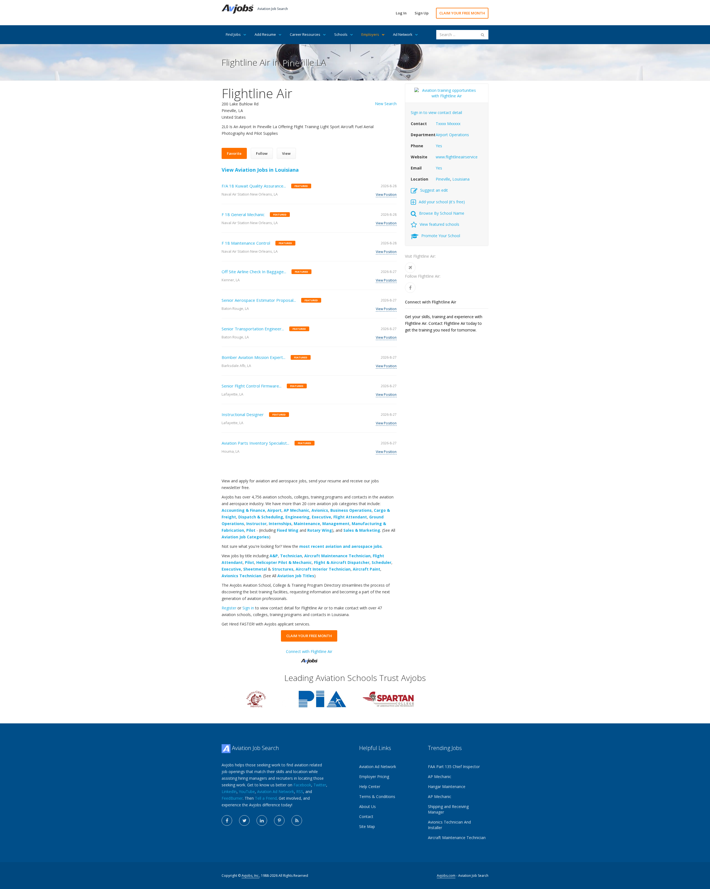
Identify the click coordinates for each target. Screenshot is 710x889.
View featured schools (439, 224)
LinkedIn (229, 791)
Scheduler (381, 562)
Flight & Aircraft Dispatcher (341, 562)
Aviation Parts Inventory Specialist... (255, 443)
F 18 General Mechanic (243, 214)
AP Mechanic (296, 510)
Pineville (443, 179)
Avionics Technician (241, 575)
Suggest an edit (434, 190)
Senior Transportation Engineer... (253, 328)
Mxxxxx (453, 123)
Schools (341, 34)
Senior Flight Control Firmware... (252, 386)
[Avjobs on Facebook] (227, 820)
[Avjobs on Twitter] (244, 820)
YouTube (247, 791)
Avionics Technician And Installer (449, 824)
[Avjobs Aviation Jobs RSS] (296, 820)
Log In (401, 13)
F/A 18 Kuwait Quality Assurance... (254, 186)
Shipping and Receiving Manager (448, 809)
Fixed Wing (287, 530)
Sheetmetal (255, 569)
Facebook (302, 784)
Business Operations (351, 510)
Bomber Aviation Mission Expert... (253, 357)
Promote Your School (440, 235)
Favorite (234, 153)
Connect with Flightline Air (309, 651)
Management (335, 523)
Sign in (248, 608)
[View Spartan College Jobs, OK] (388, 698)
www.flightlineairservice (457, 156)
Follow (262, 153)
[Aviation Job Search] (237, 8)
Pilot (250, 530)
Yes (439, 145)
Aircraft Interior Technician (323, 569)
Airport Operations (452, 134)
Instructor (256, 523)
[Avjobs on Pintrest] (279, 820)
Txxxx (441, 123)
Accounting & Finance (243, 510)
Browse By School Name (441, 213)
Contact (366, 816)
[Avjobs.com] (309, 659)
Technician (291, 555)
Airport (274, 510)
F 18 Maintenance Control (246, 243)
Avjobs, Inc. (250, 875)
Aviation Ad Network (275, 791)
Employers (370, 34)
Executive (321, 517)
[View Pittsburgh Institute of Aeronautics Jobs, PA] (322, 698)
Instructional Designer (243, 414)
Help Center (369, 786)
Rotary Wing (319, 530)
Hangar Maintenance (446, 786)
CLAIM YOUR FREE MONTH (462, 13)
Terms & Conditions (377, 796)
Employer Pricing (374, 776)
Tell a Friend (266, 798)
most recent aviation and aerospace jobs (340, 546)
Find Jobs (233, 34)
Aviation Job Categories (245, 537)
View (286, 153)
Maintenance (307, 523)
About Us (367, 806)
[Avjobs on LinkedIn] (262, 820)
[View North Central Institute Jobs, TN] (256, 698)
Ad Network (402, 34)
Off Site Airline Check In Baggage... (254, 271)
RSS (299, 791)
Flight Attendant (350, 517)
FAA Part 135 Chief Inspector (454, 766)
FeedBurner (232, 798)
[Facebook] (410, 287)
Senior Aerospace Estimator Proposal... (259, 300)
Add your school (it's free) (442, 201)
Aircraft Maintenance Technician (337, 555)
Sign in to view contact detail (436, 112)
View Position (386, 194)
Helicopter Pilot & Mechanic (284, 562)
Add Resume (265, 34)
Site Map (367, 826)
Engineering (297, 517)
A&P (274, 555)
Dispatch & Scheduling (260, 517)
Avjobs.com (446, 875)
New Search (386, 103)
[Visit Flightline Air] (410, 267)
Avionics (319, 510)
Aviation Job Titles (295, 575)
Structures (282, 569)
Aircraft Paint (366, 569)
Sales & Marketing (361, 530)
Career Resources (305, 34)
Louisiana (461, 179)
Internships (280, 523)
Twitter (319, 784)
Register (229, 608)
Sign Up (421, 13)
